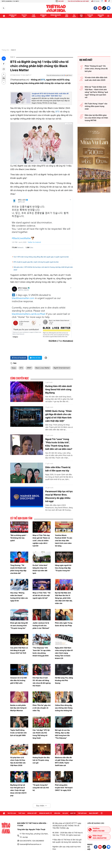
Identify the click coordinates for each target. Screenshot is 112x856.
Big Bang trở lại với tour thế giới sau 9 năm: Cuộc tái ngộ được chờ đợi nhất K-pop (18, 790)
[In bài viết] (4, 69)
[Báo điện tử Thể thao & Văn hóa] (56, 8)
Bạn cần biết (101, 15)
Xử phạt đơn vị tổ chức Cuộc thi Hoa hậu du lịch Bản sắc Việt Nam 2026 (18, 761)
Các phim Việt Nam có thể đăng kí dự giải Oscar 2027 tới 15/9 (19, 650)
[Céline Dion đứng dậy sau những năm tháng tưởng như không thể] (64, 697)
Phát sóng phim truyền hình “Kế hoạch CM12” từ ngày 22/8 (64, 787)
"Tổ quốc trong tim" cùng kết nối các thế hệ (41, 787)
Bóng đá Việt (43, 15)
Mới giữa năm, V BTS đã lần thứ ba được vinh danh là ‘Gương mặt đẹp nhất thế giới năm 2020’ (43, 268)
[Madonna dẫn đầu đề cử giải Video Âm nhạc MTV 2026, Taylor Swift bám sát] (64, 749)
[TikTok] (109, 1)
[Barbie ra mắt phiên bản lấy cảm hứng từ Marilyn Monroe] (19, 697)
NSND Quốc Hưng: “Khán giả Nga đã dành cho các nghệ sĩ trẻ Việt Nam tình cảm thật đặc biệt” (58, 416)
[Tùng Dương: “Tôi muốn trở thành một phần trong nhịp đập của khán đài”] (19, 557)
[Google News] (59, 76)
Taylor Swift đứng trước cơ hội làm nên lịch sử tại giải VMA (18, 732)
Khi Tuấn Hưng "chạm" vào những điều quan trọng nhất (96, 106)
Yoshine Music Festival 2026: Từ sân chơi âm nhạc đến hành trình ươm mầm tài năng (63, 540)
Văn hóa (66, 15)
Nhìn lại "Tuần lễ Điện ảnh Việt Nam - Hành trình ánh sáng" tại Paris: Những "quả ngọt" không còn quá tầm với (96, 92)
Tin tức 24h (24, 15)
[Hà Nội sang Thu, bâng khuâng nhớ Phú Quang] (64, 669)
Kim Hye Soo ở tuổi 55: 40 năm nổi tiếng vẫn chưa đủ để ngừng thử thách (42, 682)
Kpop (14, 368)
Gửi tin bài (96, 1)
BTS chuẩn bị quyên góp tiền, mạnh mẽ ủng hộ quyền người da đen (36, 262)
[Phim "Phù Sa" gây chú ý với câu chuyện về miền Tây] (42, 697)
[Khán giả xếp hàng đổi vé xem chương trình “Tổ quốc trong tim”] (19, 614)
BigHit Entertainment (62, 368)
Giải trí (13, 50)
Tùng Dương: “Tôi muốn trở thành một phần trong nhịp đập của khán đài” (18, 569)
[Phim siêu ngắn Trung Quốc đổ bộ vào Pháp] (64, 614)
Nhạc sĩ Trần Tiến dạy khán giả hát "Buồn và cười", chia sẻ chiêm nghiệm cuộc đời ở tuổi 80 (41, 540)
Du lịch (74, 15)
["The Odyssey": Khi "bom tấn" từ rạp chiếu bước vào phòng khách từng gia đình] (42, 639)
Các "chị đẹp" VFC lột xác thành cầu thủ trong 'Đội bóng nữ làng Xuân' (41, 734)
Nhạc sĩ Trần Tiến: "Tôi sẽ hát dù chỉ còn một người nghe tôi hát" (41, 595)
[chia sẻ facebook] (4, 64)
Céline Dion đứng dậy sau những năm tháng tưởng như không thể (64, 708)
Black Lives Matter (42, 368)
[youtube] (100, 8)
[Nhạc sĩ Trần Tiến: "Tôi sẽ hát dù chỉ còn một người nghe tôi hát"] (42, 584)
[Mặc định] (3, 78)
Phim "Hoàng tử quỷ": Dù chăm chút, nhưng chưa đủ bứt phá (96, 68)
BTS (43, 80)
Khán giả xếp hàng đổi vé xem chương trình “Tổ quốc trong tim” (19, 625)
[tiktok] (104, 8)
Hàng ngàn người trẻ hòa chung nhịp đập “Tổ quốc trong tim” (63, 568)
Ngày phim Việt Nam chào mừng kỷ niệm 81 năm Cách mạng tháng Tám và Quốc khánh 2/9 (64, 653)
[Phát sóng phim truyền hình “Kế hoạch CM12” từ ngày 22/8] (64, 776)
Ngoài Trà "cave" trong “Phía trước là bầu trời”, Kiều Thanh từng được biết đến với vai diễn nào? (58, 444)
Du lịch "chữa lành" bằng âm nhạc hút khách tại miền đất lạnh (40, 569)
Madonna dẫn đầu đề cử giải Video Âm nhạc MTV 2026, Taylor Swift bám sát (64, 761)
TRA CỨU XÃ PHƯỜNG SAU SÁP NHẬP (78, 1)
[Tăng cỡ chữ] (3, 74)
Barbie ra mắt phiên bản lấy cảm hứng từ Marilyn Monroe (18, 708)
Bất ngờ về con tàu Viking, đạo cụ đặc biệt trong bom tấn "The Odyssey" (62, 734)
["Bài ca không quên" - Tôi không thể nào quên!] (19, 527)
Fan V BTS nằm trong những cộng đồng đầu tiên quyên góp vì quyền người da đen (41, 257)
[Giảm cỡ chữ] (3, 82)
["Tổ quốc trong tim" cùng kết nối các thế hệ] (42, 776)
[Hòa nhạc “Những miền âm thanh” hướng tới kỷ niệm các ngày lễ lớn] (19, 584)
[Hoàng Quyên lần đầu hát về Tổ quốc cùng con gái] (42, 749)
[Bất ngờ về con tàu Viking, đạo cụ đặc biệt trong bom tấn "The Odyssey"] (64, 722)
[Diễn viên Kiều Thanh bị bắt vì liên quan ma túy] (26, 473)
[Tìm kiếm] (3, 8)
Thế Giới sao (90, 15)
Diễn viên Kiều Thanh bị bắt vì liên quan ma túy (57, 469)
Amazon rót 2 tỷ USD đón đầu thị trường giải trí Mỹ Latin (18, 680)
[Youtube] (106, 1)
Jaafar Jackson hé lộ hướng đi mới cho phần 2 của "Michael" (41, 625)
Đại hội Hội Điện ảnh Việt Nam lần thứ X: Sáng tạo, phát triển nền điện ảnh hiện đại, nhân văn (63, 598)
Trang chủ (5, 50)
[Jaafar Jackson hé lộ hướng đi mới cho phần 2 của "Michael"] (42, 614)
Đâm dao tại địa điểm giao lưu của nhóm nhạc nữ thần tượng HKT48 (96, 117)
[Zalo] (108, 8)
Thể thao (33, 15)
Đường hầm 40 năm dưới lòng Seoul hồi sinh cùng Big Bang (58, 389)
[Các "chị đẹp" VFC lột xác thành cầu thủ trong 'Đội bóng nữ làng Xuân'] (42, 722)
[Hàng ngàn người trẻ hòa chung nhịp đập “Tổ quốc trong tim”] (64, 557)
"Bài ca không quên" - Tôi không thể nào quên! (18, 538)
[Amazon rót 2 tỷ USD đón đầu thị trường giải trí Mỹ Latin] (19, 669)
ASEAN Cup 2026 (13, 15)
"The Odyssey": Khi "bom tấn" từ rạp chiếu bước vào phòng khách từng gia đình (41, 652)
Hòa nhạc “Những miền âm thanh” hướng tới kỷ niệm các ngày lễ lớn (19, 597)
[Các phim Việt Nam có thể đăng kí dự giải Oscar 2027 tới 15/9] (19, 639)
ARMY (29, 368)
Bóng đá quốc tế (56, 15)
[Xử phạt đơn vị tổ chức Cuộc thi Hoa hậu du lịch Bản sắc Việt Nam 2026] (19, 749)
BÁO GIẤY (61, 1)
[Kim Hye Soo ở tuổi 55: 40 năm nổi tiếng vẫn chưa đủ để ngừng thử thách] (42, 669)
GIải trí (81, 15)
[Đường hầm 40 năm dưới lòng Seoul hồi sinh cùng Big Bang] (26, 391)
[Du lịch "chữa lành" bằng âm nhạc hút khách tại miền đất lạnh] (42, 557)
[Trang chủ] (4, 16)
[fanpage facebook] (95, 8)
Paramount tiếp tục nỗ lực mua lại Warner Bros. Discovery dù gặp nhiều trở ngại (59, 496)
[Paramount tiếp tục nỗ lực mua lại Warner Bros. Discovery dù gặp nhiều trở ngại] (26, 497)
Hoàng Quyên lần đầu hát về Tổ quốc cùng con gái (41, 760)
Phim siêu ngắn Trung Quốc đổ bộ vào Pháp (63, 624)
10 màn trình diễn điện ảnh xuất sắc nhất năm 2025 (96, 78)
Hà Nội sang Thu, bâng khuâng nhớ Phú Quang (64, 680)
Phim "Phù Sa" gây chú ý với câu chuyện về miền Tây (42, 708)
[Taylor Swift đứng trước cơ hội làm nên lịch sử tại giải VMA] (19, 722)
